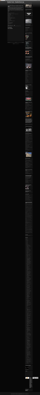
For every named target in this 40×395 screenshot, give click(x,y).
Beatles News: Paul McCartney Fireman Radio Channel (28, 329)
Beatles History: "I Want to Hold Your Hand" (28, 359)
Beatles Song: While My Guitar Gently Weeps (28, 279)
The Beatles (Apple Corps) (27, 25)
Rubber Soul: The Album (28, 361)
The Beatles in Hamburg (28, 346)
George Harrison (26, 28)
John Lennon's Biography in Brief (28, 197)
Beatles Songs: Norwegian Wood (28, 277)
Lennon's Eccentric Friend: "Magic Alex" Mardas (28, 317)
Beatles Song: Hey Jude (28, 284)
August (27, 240)
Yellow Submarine (27, 95)
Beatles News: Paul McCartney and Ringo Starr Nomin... (28, 321)
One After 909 (27, 324)
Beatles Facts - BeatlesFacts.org (15, 2)
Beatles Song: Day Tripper (28, 278)
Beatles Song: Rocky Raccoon (28, 251)
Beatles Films (9, 15)
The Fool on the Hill (28, 307)
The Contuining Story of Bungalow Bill (28, 343)
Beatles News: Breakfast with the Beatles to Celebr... (28, 323)
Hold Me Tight (27, 356)
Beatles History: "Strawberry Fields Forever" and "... (28, 280)
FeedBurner (30, 15)
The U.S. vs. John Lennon (27, 109)
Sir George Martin (27, 80)
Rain (26, 306)
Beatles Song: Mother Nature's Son (28, 289)
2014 (26, 238)
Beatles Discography (9, 14)
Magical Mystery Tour (27, 94)
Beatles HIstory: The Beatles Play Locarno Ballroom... (28, 274)
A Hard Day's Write (27, 162)
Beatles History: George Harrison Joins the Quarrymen (28, 328)
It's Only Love (27, 339)
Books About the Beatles (10, 20)
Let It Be (26, 93)
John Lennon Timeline (27, 196)
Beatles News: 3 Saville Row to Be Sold (28, 352)
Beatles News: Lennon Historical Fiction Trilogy (28, 320)
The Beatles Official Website (10, 23)
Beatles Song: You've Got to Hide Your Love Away (28, 290)
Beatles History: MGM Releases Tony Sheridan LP (28, 347)
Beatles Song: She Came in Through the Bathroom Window (28, 259)
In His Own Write (26, 172)
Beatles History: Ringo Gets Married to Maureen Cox (28, 296)
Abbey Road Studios (27, 134)
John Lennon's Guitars (27, 198)
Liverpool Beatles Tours (27, 140)
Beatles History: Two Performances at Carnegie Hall (28, 287)
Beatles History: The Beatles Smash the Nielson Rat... (28, 301)
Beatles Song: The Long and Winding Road (28, 271)
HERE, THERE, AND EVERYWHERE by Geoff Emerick (28, 340)
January (27, 363)
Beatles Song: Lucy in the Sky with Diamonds (28, 272)
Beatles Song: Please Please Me (28, 266)
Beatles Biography (9, 13)
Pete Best (26, 78)
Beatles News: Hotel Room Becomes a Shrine (28, 293)
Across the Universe (27, 103)
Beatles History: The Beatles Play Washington (28, 295)
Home (15, 42)
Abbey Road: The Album (28, 288)
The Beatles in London (27, 146)
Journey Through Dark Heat (27, 235)
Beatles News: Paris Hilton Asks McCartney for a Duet (28, 304)
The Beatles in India (27, 145)
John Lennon (26, 29)
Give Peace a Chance (28, 245)
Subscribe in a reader (27, 17)
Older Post (23, 42)
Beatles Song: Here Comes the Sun (28, 285)
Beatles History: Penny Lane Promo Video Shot (28, 333)
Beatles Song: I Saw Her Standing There (28, 282)
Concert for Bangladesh (27, 104)
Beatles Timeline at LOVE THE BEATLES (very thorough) (28, 177)
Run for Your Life (27, 349)
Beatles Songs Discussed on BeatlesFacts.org (11, 18)
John (25, 159)
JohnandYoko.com (27, 139)
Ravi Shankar (26, 79)
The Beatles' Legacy (28, 310)
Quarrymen (9, 21)
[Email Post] (14, 25)
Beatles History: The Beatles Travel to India (28, 260)
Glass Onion (27, 350)
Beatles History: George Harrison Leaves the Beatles (28, 302)
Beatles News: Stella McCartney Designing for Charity (28, 354)
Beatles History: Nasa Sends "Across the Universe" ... (28, 342)
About (8, 12)
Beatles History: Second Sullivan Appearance (28, 262)
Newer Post (9, 42)
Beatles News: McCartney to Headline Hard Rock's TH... (28, 276)
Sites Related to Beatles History (10, 22)
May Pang (26, 77)
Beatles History (9, 16)
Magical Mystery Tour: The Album (28, 336)
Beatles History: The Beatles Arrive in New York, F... (28, 325)
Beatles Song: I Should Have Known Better (28, 258)
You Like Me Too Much (28, 338)
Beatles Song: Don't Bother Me (28, 267)
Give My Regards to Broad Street (28, 105)
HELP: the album (27, 357)
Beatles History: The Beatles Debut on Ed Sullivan (28, 309)
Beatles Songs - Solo (28, 254)
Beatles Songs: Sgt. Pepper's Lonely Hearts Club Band (28, 269)
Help (25, 92)
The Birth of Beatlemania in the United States (28, 344)
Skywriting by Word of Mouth (27, 173)
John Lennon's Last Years (27, 199)
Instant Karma (27, 247)
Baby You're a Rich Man (28, 360)
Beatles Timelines (9, 19)
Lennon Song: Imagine (28, 249)
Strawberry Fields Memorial (27, 144)
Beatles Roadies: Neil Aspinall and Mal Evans (11, 17)
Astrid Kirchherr (26, 71)
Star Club (26, 143)
